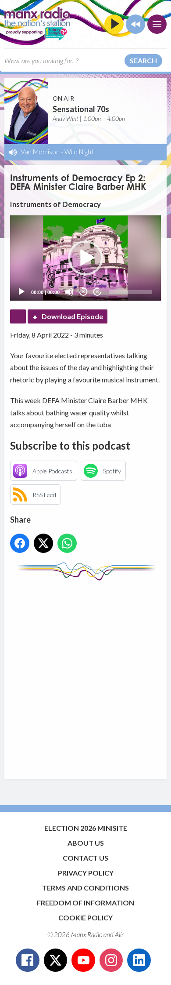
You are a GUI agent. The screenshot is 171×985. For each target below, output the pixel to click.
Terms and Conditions (85, 887)
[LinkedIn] (139, 960)
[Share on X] (43, 543)
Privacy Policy (86, 873)
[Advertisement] (85, 675)
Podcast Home (18, 316)
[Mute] (69, 291)
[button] (85, 258)
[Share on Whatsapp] (67, 543)
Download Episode (72, 316)
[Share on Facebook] (19, 543)
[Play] (21, 291)
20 (83, 292)
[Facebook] (27, 960)
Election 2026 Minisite (85, 828)
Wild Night (79, 152)
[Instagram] (111, 960)
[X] (56, 960)
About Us (86, 843)
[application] (85, 257)
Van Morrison (40, 152)
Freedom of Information (85, 902)
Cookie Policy (85, 917)
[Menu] (157, 24)
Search (143, 60)
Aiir (119, 934)
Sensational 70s (81, 109)
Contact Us (85, 858)
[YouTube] (83, 960)
